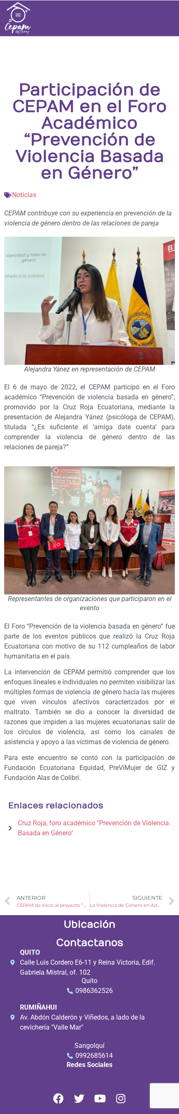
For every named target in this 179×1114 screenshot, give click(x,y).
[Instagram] (121, 1098)
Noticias (24, 195)
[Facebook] (58, 1098)
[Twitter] (79, 1098)
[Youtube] (100, 1098)
